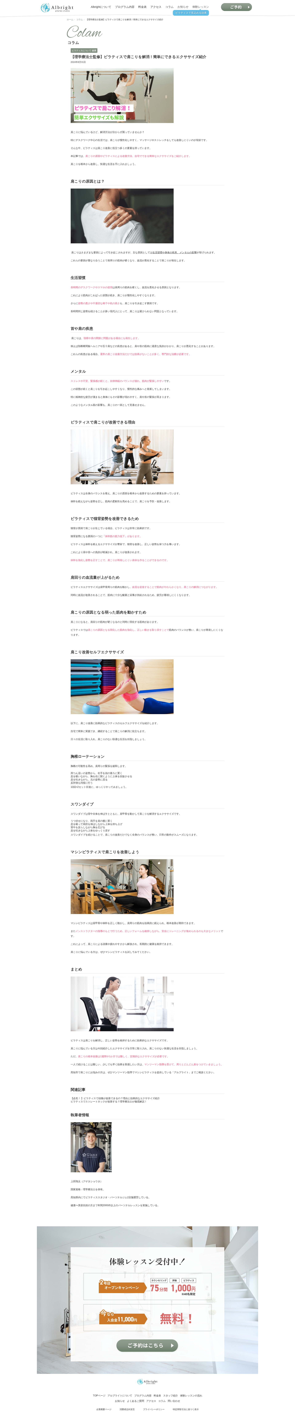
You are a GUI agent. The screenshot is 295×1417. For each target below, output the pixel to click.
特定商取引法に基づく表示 (186, 1409)
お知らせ (183, 6)
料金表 (142, 6)
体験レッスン (200, 6)
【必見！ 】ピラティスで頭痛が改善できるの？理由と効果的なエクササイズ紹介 (115, 1098)
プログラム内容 (124, 6)
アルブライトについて (120, 1395)
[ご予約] (236, 7)
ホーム (70, 19)
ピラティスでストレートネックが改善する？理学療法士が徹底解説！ (109, 1101)
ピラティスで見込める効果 (191, 12)
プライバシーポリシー (154, 1409)
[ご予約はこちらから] (147, 1346)
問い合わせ (174, 1401)
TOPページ (99, 1395)
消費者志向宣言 (127, 1409)
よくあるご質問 (135, 1401)
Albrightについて (101, 6)
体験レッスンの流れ (191, 1395)
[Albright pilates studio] (57, 7)
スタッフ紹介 (170, 1395)
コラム (169, 6)
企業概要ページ (103, 1409)
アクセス (155, 6)
